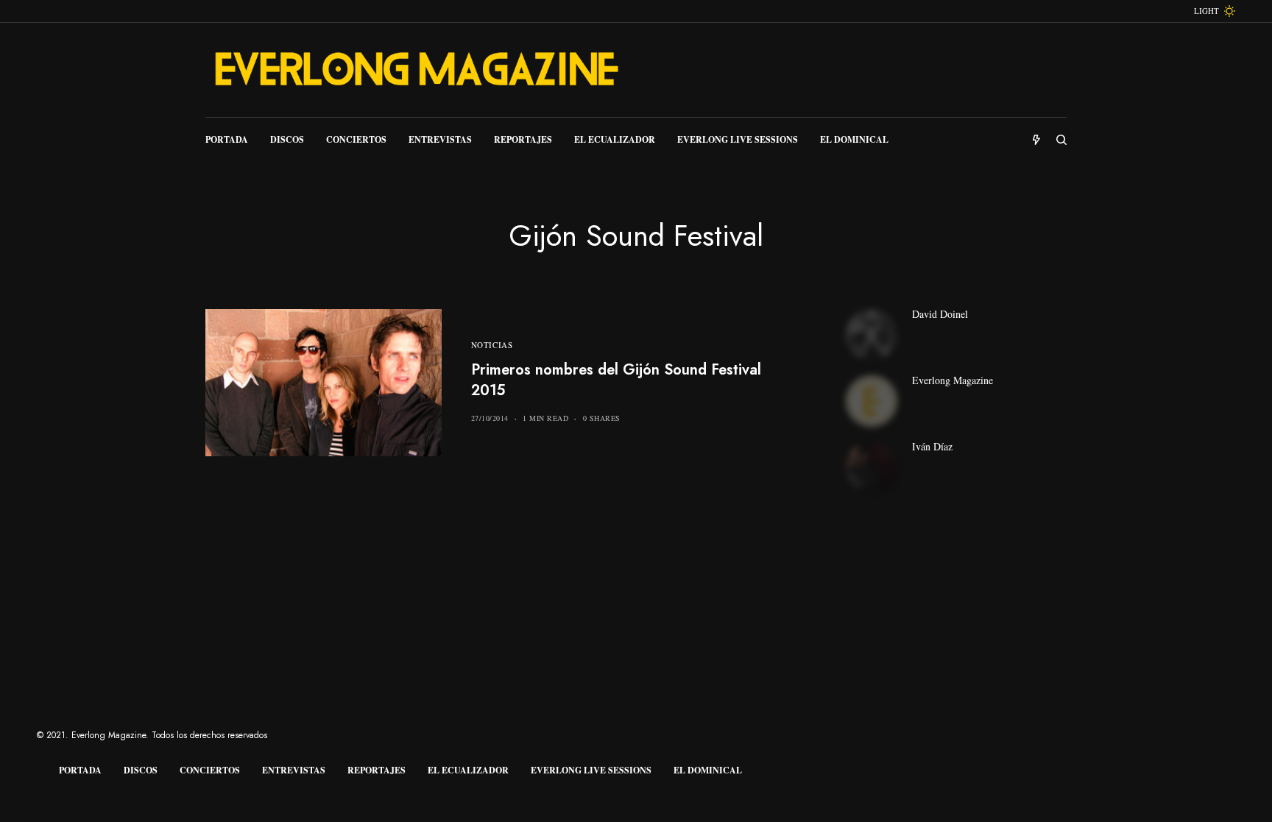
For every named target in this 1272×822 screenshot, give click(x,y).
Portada (80, 770)
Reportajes (376, 770)
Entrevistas (293, 770)
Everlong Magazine (952, 380)
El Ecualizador (468, 770)
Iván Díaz (932, 447)
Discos (141, 770)
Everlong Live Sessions (591, 770)
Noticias (491, 344)
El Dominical (708, 770)
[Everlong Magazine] (415, 70)
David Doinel (940, 314)
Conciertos (210, 770)
